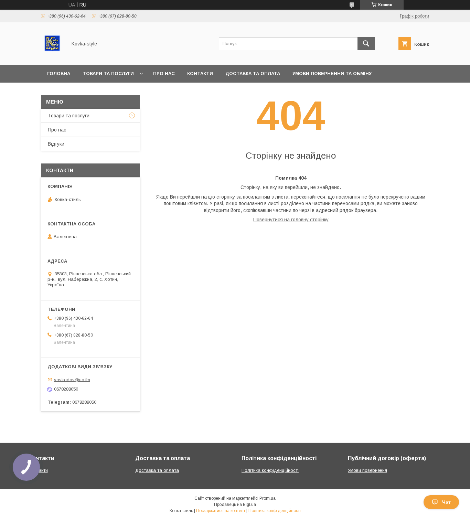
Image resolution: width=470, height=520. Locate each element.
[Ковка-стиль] (52, 56)
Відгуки (56, 144)
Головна (58, 73)
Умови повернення (367, 470)
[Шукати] (366, 43)
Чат (446, 502)
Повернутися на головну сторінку (291, 219)
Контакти (200, 73)
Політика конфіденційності (270, 470)
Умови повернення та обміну (332, 73)
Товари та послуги (108, 73)
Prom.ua (267, 498)
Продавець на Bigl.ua (235, 504)
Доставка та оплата (252, 73)
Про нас (164, 73)
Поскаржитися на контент (220, 510)
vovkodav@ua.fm (72, 379)
